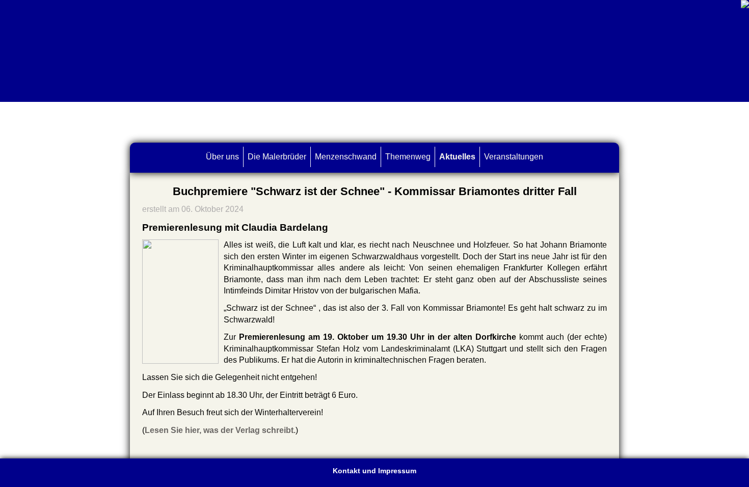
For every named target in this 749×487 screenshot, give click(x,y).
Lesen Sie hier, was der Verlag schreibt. (220, 430)
